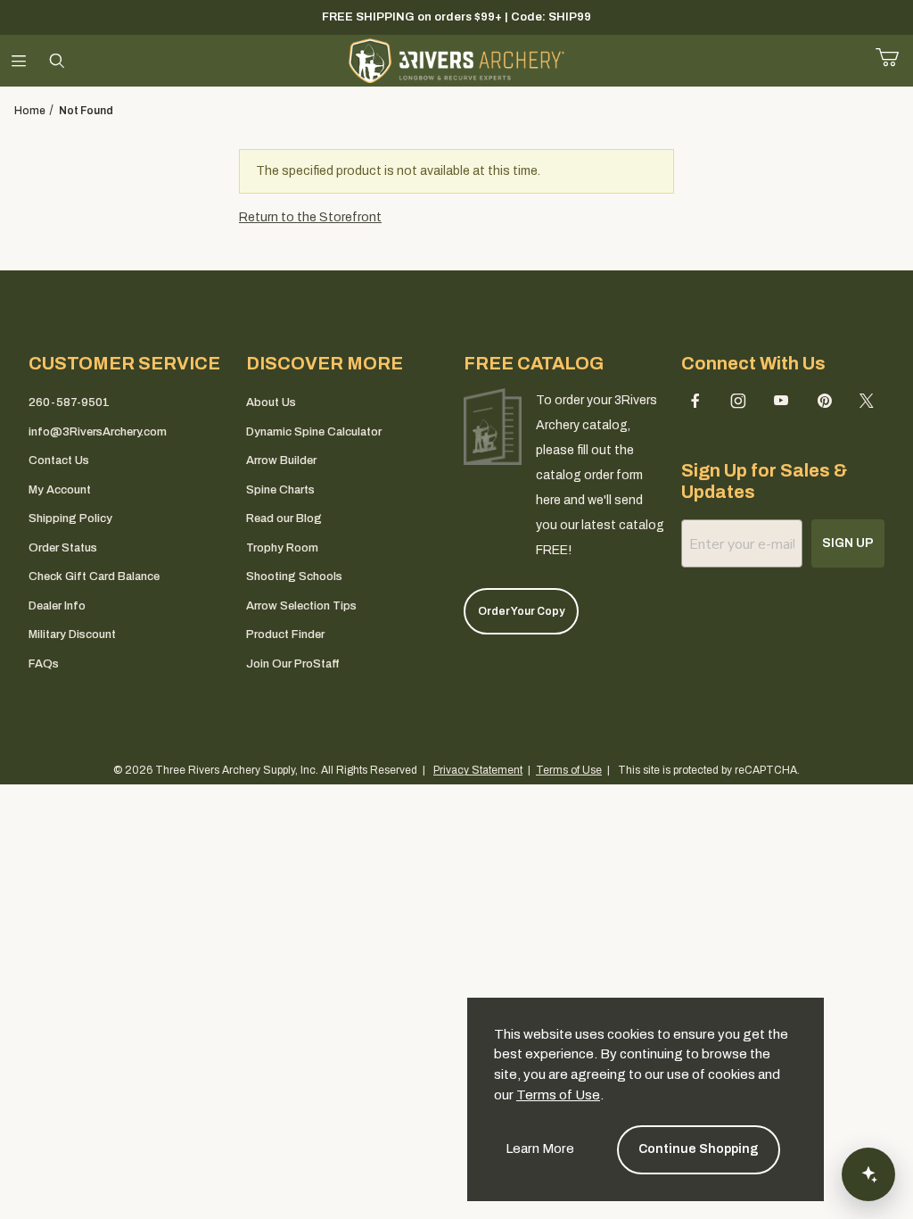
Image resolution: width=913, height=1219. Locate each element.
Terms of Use (558, 1095)
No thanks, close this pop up (296, 795)
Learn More (540, 1148)
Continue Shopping (698, 1149)
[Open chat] (868, 1174)
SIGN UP (457, 749)
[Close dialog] (697, 489)
